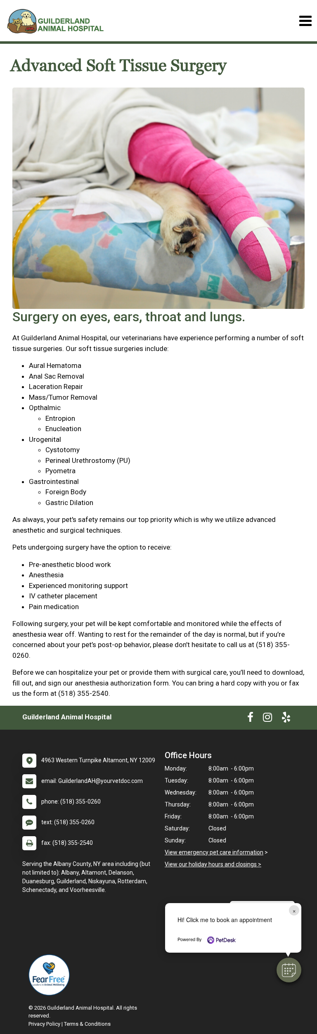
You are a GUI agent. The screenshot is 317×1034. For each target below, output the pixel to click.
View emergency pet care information (214, 852)
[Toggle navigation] (305, 21)
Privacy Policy (44, 1024)
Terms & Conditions (87, 1024)
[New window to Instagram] (267, 719)
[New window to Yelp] (286, 719)
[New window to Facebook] (250, 719)
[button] (289, 970)
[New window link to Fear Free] (51, 975)
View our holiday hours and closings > (213, 864)
